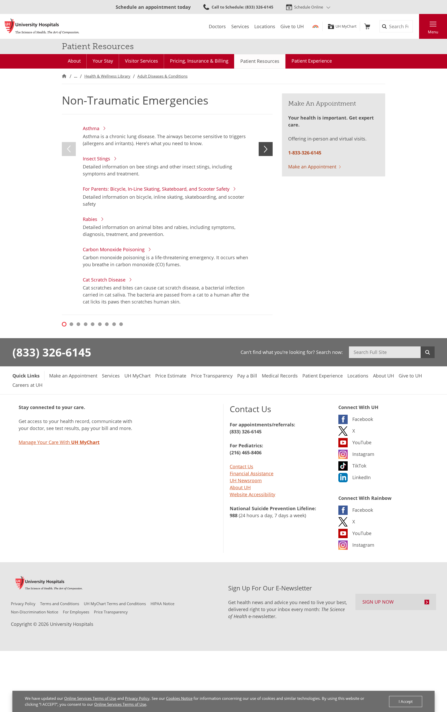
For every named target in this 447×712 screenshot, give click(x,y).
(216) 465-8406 (246, 452)
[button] (69, 149)
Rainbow (315, 26)
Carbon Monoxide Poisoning (114, 249)
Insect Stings (96, 158)
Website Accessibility (252, 494)
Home (64, 76)
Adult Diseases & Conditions (162, 76)
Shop (367, 26)
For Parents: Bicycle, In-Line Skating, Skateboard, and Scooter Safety (156, 189)
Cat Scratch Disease (104, 280)
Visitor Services (141, 61)
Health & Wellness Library (107, 76)
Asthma (91, 128)
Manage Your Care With (59, 442)
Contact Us (241, 466)
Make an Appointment (312, 167)
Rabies (90, 219)
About (74, 61)
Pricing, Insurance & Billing (199, 61)
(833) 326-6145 (51, 352)
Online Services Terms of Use (90, 698)
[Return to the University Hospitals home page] (42, 26)
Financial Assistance (251, 473)
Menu (433, 31)
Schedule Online (308, 7)
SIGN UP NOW (378, 602)
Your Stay (103, 61)
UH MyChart (346, 26)
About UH (240, 487)
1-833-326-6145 (304, 153)
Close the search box (416, 26)
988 (233, 515)
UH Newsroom (246, 480)
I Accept (406, 701)
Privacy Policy (137, 698)
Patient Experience (312, 61)
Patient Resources (259, 61)
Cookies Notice (179, 698)
